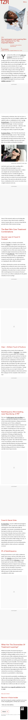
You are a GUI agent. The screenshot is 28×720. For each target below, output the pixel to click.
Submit (4, 711)
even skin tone (10, 253)
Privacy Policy (3, 715)
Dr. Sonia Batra (5, 523)
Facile (8, 244)
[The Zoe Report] (4, 2)
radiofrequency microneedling (15, 417)
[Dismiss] (26, 708)
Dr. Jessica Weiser (5, 133)
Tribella (9, 558)
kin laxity (16, 352)
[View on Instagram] (14, 326)
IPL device (17, 560)
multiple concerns (6, 81)
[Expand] (22, 708)
